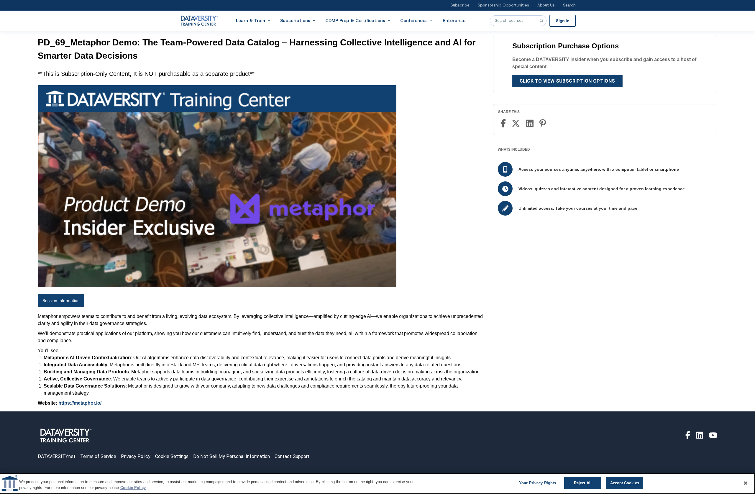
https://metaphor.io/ (79, 403)
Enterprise (454, 20)
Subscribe (460, 5)
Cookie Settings (171, 456)
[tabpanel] (262, 360)
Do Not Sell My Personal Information (231, 456)
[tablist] (262, 302)
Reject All (583, 483)
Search (569, 5)
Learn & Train (250, 20)
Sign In (562, 20)
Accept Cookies (624, 483)
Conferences (414, 20)
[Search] (541, 20)
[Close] (745, 483)
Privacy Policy (135, 456)
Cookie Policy (133, 487)
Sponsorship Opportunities (503, 5)
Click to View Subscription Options (567, 81)
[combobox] (518, 20)
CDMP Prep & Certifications (355, 20)
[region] (377, 483)
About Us (546, 5)
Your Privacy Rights (537, 483)
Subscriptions (295, 20)
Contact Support (292, 456)
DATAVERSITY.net (57, 456)
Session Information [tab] (61, 300)
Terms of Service (98, 456)
